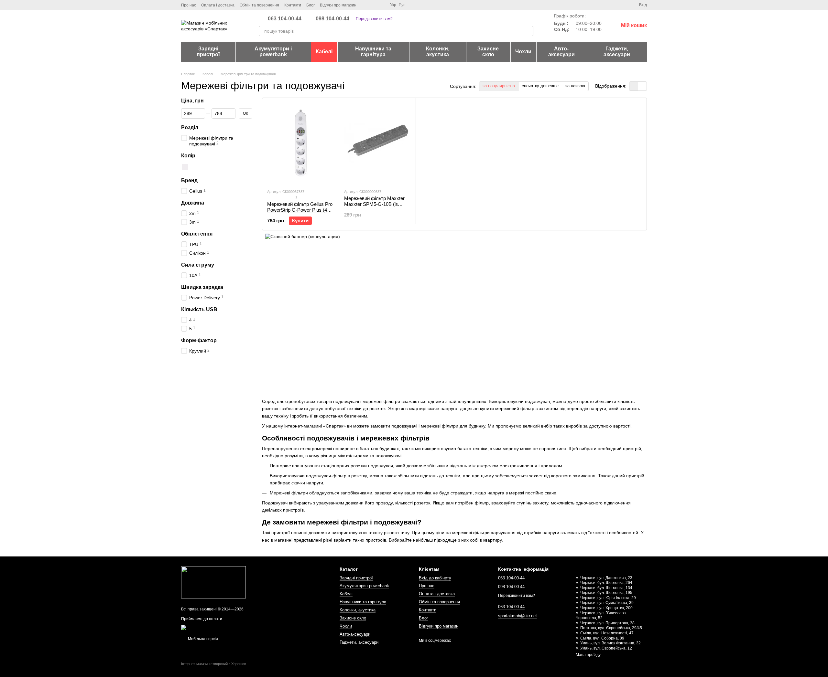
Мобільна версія (202, 639)
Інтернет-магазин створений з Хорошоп (213, 664)
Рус (402, 5)
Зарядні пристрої (208, 51)
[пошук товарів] (528, 31)
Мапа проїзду (588, 654)
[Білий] (185, 167)
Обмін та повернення (259, 5)
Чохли (523, 51)
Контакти (292, 5)
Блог (310, 5)
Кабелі (324, 51)
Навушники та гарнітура (373, 51)
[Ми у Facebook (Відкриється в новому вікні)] (365, 4)
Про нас (188, 5)
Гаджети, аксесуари (617, 51)
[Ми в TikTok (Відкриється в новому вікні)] (381, 4)
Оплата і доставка (217, 5)
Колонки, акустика (437, 51)
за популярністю (499, 85)
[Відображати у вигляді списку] (642, 86)
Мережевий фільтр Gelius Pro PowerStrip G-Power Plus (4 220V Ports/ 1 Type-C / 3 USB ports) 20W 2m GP (299, 212)
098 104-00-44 (332, 18)
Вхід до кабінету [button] (435, 578)
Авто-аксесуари (561, 51)
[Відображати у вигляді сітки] (633, 86)
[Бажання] (622, 4)
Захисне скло (488, 51)
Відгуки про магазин (338, 5)
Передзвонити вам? (374, 18)
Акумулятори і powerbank (273, 51)
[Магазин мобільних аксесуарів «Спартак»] (213, 582)
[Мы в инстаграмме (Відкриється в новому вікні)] (373, 4)
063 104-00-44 (284, 18)
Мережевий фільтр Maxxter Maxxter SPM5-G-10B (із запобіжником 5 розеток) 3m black (375, 207)
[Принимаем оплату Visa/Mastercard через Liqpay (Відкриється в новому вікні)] (228, 627)
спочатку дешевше (540, 85)
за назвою (575, 85)
